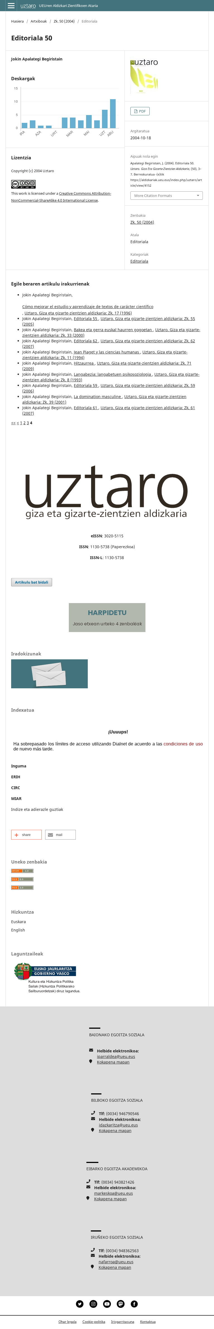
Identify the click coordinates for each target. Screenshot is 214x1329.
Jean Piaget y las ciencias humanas (107, 352)
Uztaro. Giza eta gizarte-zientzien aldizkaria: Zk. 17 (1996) (78, 313)
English (18, 930)
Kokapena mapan (113, 1062)
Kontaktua (148, 1321)
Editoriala (139, 261)
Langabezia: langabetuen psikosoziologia (113, 374)
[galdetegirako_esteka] (49, 686)
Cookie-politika (93, 1321)
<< (13, 422)
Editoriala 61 (86, 407)
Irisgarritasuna (122, 1321)
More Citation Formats (153, 195)
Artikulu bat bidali (31, 582)
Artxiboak (39, 21)
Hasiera (17, 21)
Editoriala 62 (86, 340)
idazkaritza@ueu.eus (118, 1125)
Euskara (18, 921)
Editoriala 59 (86, 385)
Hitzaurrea (84, 363)
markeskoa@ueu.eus (113, 1193)
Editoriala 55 (86, 318)
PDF (142, 111)
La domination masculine (98, 396)
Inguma (18, 766)
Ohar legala (68, 1321)
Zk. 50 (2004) (64, 21)
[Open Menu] (11, 5)
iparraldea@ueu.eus (116, 1056)
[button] (26, 835)
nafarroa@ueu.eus (116, 1261)
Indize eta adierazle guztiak (37, 809)
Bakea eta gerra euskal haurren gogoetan (113, 329)
